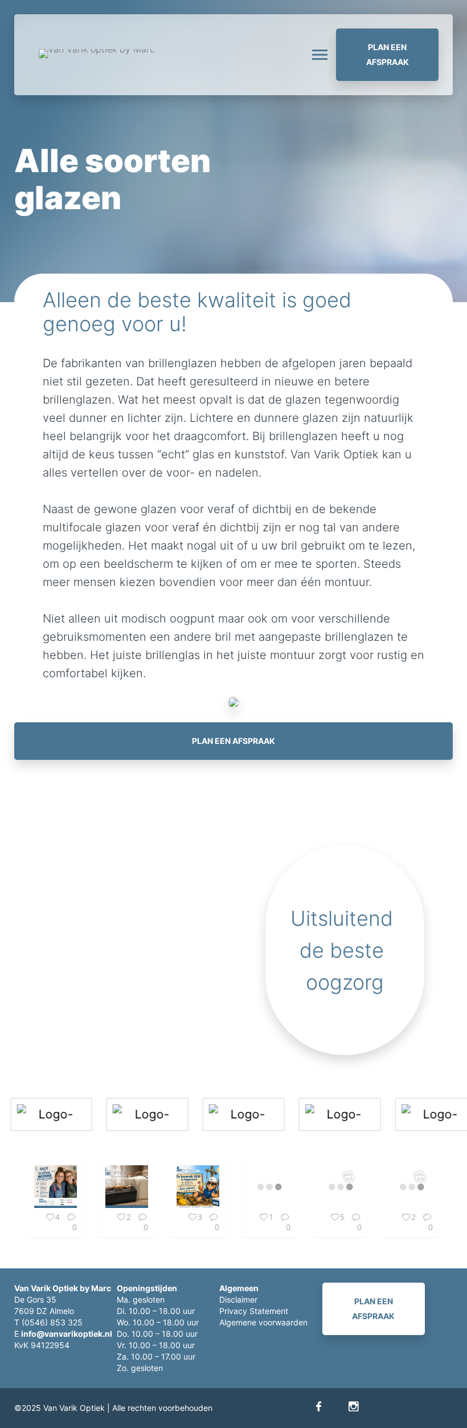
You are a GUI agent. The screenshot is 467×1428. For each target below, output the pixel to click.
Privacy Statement (253, 1311)
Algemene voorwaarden (263, 1322)
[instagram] (353, 1406)
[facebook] (318, 1406)
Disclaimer (238, 1299)
